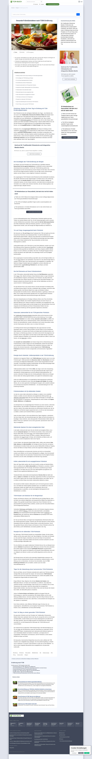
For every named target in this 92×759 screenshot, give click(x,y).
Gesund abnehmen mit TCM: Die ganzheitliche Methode (25, 669)
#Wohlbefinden (35, 652)
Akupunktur (12, 747)
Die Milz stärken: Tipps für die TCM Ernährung (23, 671)
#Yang (14, 654)
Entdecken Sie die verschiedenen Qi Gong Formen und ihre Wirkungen (21, 735)
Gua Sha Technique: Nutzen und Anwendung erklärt (19, 732)
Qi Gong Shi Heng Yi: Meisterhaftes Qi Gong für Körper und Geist (21, 739)
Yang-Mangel (50, 247)
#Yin (52, 652)
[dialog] (80, 750)
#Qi (40, 652)
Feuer (18, 276)
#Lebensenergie (46, 652)
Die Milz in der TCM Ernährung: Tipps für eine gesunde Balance (26, 670)
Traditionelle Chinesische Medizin (24, 315)
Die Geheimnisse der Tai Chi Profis (41, 739)
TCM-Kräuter (22, 509)
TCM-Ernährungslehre (25, 120)
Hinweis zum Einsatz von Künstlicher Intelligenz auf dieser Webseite (25, 658)
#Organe (26, 654)
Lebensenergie (23, 130)
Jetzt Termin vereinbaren (34, 154)
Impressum (62, 732)
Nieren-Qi (24, 338)
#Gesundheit (27, 652)
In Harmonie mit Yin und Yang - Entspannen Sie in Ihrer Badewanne (44, 742)
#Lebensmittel (20, 654)
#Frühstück (21, 652)
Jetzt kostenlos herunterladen (34, 211)
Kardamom (47, 512)
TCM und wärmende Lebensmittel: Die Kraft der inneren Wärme (26, 673)
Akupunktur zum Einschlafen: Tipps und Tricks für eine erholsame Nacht (44, 745)
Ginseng (25, 510)
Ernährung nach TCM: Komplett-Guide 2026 (27, 703)
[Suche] (41, 1)
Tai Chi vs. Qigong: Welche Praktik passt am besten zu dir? (21, 741)
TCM (25, 123)
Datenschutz (62, 734)
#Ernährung (15, 652)
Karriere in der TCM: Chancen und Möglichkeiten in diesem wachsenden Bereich (45, 733)
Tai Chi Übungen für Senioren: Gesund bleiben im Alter (20, 743)
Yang (19, 259)
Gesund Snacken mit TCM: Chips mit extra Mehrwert (24, 666)
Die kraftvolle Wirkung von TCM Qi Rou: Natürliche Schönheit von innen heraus (30, 667)
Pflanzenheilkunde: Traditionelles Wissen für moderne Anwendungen (44, 737)
